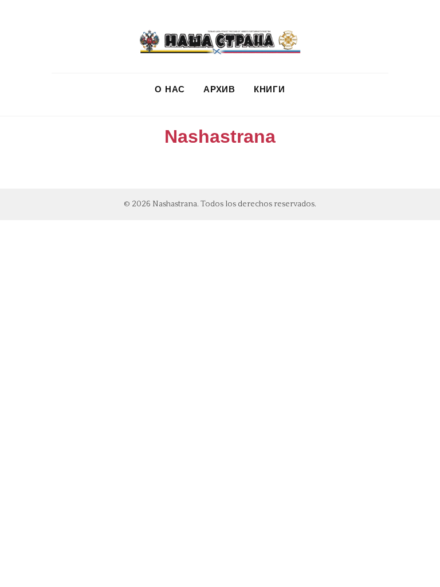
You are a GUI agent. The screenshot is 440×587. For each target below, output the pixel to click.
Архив (219, 89)
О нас (170, 89)
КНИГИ (269, 89)
